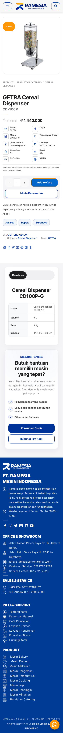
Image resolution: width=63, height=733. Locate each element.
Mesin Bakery (18, 656)
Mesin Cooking (19, 680)
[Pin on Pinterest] (21, 247)
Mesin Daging (19, 661)
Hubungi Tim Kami (31, 439)
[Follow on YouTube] (31, 526)
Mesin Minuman (20, 694)
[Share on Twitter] (13, 247)
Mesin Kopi (16, 685)
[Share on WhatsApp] (4, 247)
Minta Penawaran (31, 193)
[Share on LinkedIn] (26, 247)
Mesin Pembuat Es (21, 676)
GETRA (52, 238)
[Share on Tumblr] (30, 247)
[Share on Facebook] (9, 247)
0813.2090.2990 (34, 592)
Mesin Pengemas (20, 671)
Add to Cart (44, 182)
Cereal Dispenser (27, 238)
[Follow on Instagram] (10, 526)
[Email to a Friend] (17, 247)
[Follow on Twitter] (16, 526)
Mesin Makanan (20, 666)
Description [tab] (18, 275)
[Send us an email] (21, 526)
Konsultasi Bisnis (31, 428)
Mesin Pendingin (20, 690)
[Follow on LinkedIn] (26, 526)
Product (8, 82)
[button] (7, 6)
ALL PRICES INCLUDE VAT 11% (43, 719)
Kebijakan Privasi (13, 719)
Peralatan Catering (29, 82)
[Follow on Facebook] (5, 526)
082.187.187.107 (31, 587)
